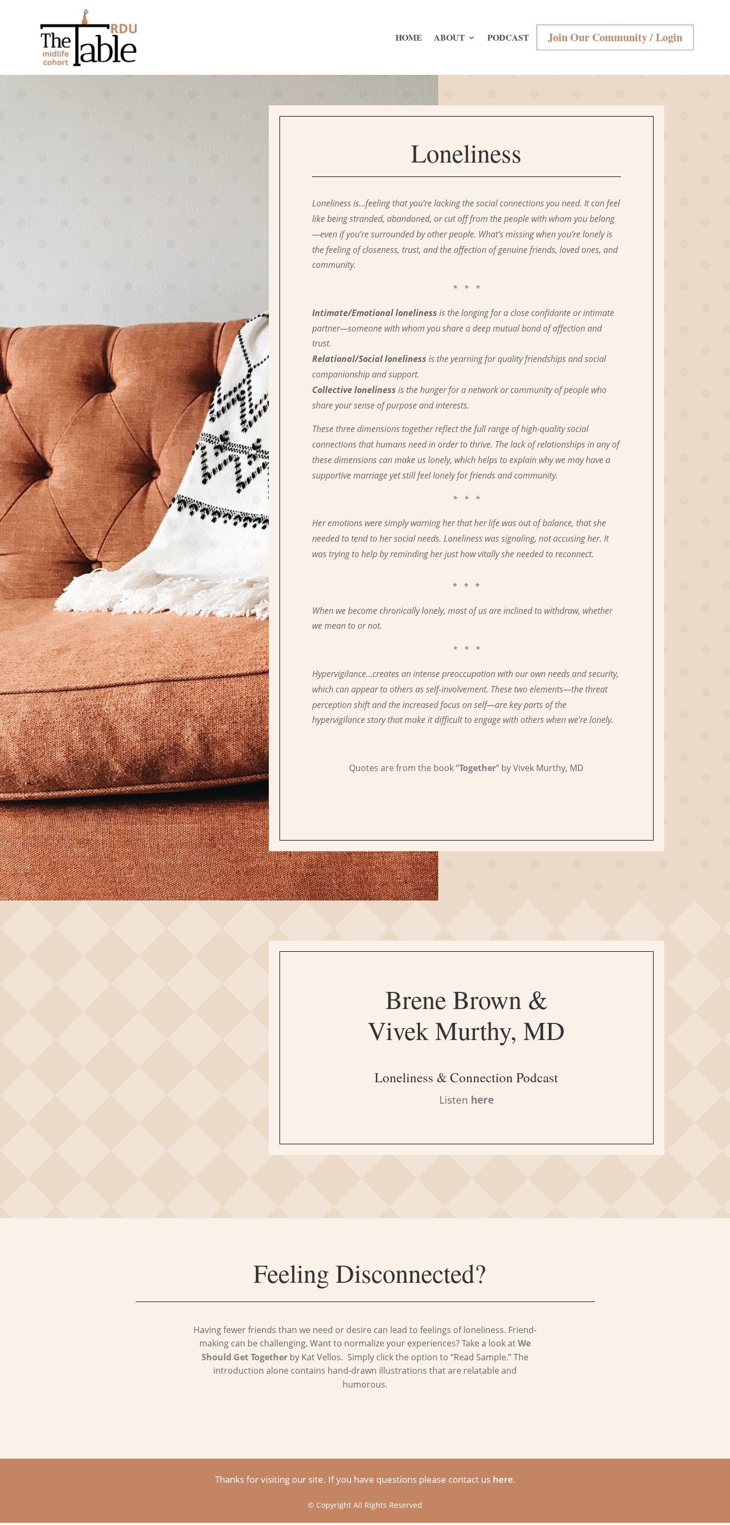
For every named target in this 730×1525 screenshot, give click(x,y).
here (503, 1479)
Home (408, 37)
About (449, 37)
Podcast (508, 37)
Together (477, 768)
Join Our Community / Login (615, 37)
